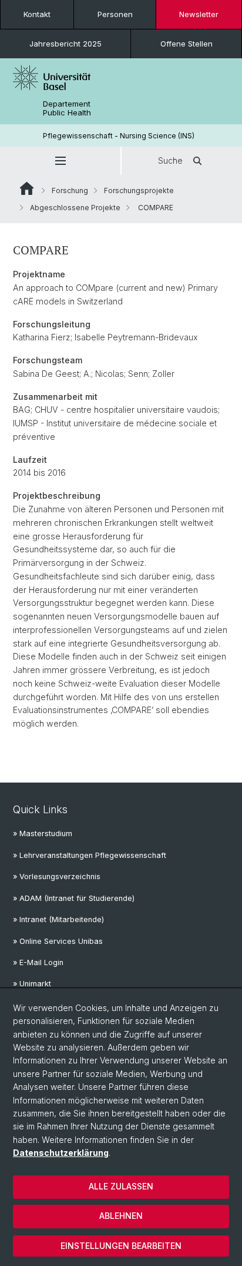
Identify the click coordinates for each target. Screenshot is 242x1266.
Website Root (26, 188)
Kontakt (37, 14)
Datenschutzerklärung (61, 1153)
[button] (60, 161)
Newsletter (199, 14)
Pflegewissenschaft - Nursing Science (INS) (118, 135)
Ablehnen (121, 1216)
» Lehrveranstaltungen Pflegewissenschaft (89, 855)
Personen (115, 14)
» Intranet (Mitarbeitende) (58, 919)
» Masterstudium (42, 833)
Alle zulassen (121, 1186)
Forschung (70, 190)
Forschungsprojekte (139, 190)
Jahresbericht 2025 (65, 43)
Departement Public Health (67, 108)
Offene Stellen (186, 43)
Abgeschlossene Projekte (75, 207)
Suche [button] (170, 160)
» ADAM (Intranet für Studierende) (74, 898)
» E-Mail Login (38, 962)
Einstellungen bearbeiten (121, 1246)
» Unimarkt (32, 983)
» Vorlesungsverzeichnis (56, 876)
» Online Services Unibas (58, 941)
